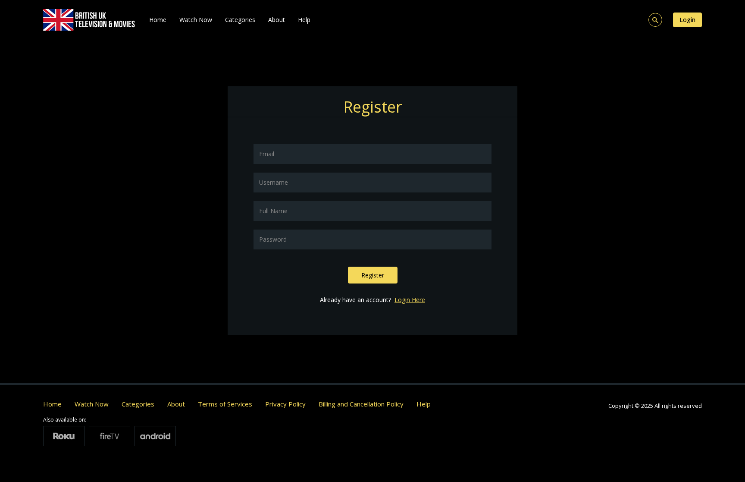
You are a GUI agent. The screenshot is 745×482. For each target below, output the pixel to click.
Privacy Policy (285, 404)
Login (687, 20)
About (276, 20)
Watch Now (195, 20)
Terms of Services (225, 404)
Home (157, 20)
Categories (240, 20)
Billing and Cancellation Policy (361, 404)
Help (304, 20)
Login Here (409, 300)
